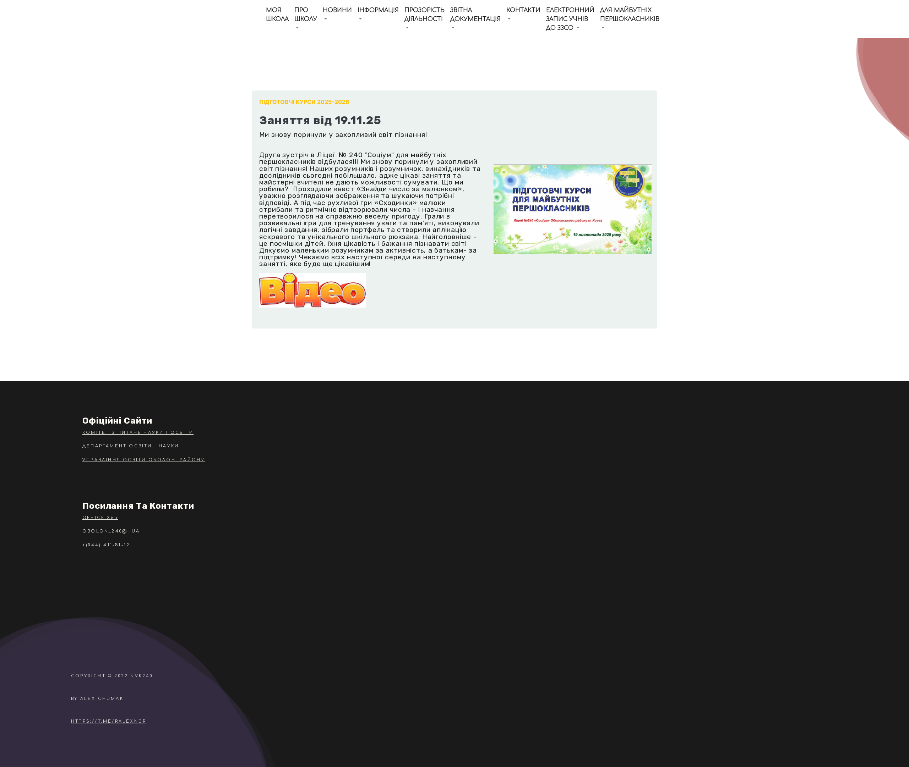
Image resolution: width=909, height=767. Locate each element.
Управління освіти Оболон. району (143, 460)
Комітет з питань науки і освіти (138, 432)
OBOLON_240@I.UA (111, 531)
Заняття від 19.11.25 (320, 120)
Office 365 (100, 517)
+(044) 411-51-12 (106, 545)
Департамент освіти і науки (130, 446)
